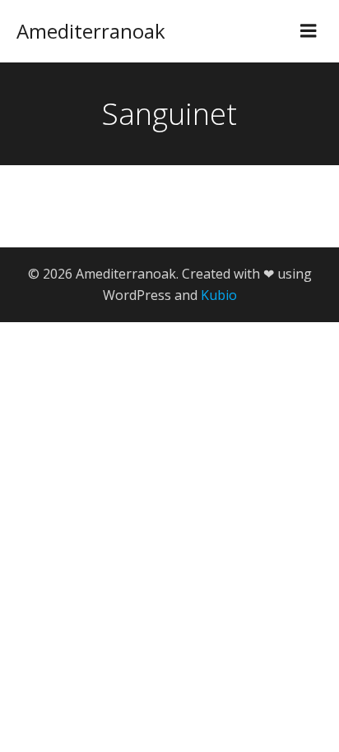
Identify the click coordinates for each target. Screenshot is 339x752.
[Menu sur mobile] (309, 31)
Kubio (219, 295)
